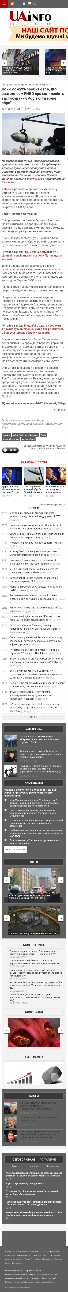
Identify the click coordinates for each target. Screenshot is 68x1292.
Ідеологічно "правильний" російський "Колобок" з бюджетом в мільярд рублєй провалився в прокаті (40, 1134)
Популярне (47, 1159)
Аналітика (34, 729)
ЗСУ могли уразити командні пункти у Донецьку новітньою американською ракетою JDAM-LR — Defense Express (36, 674)
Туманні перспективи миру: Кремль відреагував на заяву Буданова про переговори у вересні (30, 695)
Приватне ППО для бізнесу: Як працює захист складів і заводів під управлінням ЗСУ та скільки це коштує (40, 769)
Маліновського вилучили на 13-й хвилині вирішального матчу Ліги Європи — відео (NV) (34, 962)
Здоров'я (56, 1255)
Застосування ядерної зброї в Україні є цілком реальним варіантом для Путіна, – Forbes (33, 493)
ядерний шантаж (11, 439)
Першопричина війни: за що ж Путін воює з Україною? (39, 1119)
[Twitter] (23, 4)
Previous (3, 63)
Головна (8, 1251)
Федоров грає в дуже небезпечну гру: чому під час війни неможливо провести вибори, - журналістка (41, 754)
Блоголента (48, 1259)
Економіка (55, 1251)
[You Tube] (29, 4)
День (14, 1166)
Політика (33, 1251)
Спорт (8, 1259)
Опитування (34, 783)
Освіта (38, 1255)
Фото (34, 862)
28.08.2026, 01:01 (18, 957)
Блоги (34, 1096)
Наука (23, 1255)
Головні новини (20, 1251)
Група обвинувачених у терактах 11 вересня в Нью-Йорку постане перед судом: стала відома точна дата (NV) (36, 973)
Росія (43, 435)
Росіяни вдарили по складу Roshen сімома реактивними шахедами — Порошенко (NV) (33, 952)
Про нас (8, 1282)
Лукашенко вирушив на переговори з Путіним (36, 542)
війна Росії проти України (25, 435)
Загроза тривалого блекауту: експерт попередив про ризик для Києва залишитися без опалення (35, 629)
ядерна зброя (28, 439)
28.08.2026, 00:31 (18, 966)
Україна (6, 435)
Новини (33, 508)
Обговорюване (23, 1159)
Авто (45, 1255)
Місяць (34, 1166)
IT (50, 1255)
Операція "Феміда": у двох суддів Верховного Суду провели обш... (17, 70)
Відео (20, 1259)
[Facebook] (18, 4)
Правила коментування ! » (52, 504)
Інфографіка (34, 1057)
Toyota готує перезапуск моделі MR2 (25, 1183)
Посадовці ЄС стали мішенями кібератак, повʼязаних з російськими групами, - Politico (39, 739)
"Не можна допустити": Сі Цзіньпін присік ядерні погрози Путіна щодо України (32, 255)
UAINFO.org (34, 178)
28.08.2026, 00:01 (18, 978)
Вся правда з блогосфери (14, 85)
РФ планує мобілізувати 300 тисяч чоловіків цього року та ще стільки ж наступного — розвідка (35, 707)
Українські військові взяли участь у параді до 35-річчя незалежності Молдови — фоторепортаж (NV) (36, 985)
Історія (30, 1255)
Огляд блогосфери (33, 1259)
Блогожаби (34, 1012)
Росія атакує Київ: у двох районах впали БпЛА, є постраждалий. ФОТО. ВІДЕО (30, 934)
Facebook (50, 403)
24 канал (7, 182)
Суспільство (44, 1251)
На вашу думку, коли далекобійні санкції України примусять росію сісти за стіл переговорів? (30, 792)
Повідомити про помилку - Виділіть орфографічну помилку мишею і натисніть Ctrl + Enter (33, 424)
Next (64, 63)
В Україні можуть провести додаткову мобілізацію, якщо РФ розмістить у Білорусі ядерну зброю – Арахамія (33, 329)
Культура (15, 1255)
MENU (4, 4)
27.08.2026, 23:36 (18, 1003)
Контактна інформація (23, 1282)
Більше (33, 717)
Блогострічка (34, 945)
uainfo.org (37, 1274)
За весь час (52, 1166)
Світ (7, 1255)
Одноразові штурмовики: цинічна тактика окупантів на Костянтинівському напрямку (38, 1106)
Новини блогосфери (39, 85)
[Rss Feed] (12, 4)
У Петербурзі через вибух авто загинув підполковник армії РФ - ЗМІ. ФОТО (26, 896)
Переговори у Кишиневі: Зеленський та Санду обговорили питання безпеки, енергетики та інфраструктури (36, 641)
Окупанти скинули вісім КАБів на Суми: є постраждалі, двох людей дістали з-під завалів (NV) (35, 997)
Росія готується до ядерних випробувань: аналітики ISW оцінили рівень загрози (55, 493)
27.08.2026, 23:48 (18, 991)
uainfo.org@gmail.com (44, 1282)
